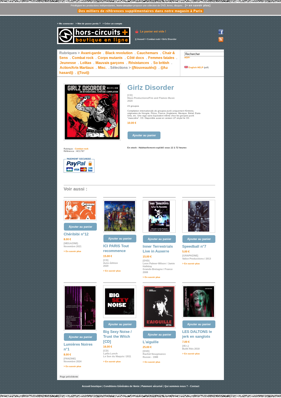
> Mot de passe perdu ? (88, 23)
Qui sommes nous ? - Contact (181, 386)
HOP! (187, 57)
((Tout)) (83, 73)
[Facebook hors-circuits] (220, 34)
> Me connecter (65, 23)
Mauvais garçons (109, 63)
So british (161, 63)
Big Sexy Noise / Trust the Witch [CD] (117, 337)
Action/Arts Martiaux (77, 67)
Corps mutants (110, 58)
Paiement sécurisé (151, 386)
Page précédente (69, 376)
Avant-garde (91, 53)
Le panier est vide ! (153, 31)
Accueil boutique (92, 386)
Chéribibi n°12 (76, 234)
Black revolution (119, 53)
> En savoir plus (72, 251)
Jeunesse (68, 63)
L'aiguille (151, 342)
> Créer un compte (112, 23)
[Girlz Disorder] (92, 140)
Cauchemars (147, 53)
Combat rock (153, 39)
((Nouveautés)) (144, 67)
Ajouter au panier (144, 135)
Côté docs (135, 58)
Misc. (102, 67)
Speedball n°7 (194, 246)
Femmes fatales (161, 58)
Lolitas (85, 63)
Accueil (141, 39)
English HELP (195, 67)
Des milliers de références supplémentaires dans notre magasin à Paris (140, 11)
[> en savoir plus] (198, 5)
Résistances (138, 63)
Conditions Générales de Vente (121, 386)
